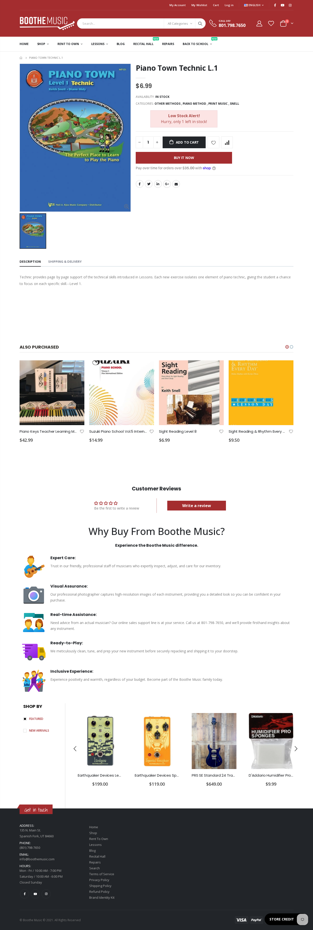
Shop (93, 833)
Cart (216, 5)
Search (200, 23)
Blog (92, 850)
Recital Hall (97, 856)
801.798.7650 (232, 25)
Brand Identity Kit (101, 897)
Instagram (46, 893)
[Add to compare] (227, 142)
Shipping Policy (100, 886)
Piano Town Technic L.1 (177, 68)
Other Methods (167, 104)
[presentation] (75, 748)
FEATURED (36, 719)
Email (176, 184)
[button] (287, 347)
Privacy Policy (99, 880)
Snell (234, 104)
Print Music (218, 104)
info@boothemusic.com (37, 859)
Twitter (149, 184)
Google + (167, 184)
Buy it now (184, 157)
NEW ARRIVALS (39, 730)
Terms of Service (101, 874)
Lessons (95, 844)
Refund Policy (99, 891)
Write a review (196, 505)
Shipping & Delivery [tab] (65, 261)
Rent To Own (98, 839)
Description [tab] (30, 261)
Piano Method (194, 104)
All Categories (178, 23)
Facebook (140, 184)
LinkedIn (158, 184)
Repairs (95, 862)
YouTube (35, 893)
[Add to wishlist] (213, 142)
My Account (177, 5)
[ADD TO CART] (76, 368)
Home (21, 58)
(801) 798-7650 (30, 847)
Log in (229, 5)
